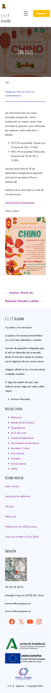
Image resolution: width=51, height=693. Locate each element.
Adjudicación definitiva (17, 496)
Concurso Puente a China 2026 (22, 537)
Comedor (16, 458)
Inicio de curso (19, 433)
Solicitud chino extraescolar (20, 203)
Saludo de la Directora (23, 422)
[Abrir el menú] (25, 13)
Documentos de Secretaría (25, 443)
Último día (10, 516)
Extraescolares (18, 464)
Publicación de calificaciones (21, 526)
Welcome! (16, 417)
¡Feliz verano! (12, 486)
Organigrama (18, 428)
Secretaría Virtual (20, 448)
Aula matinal (17, 453)
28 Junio (9, 506)
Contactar (41, 13)
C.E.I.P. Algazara (6, 18)
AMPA (14, 469)
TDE (7, 82)
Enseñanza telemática (22, 438)
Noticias (21, 91)
